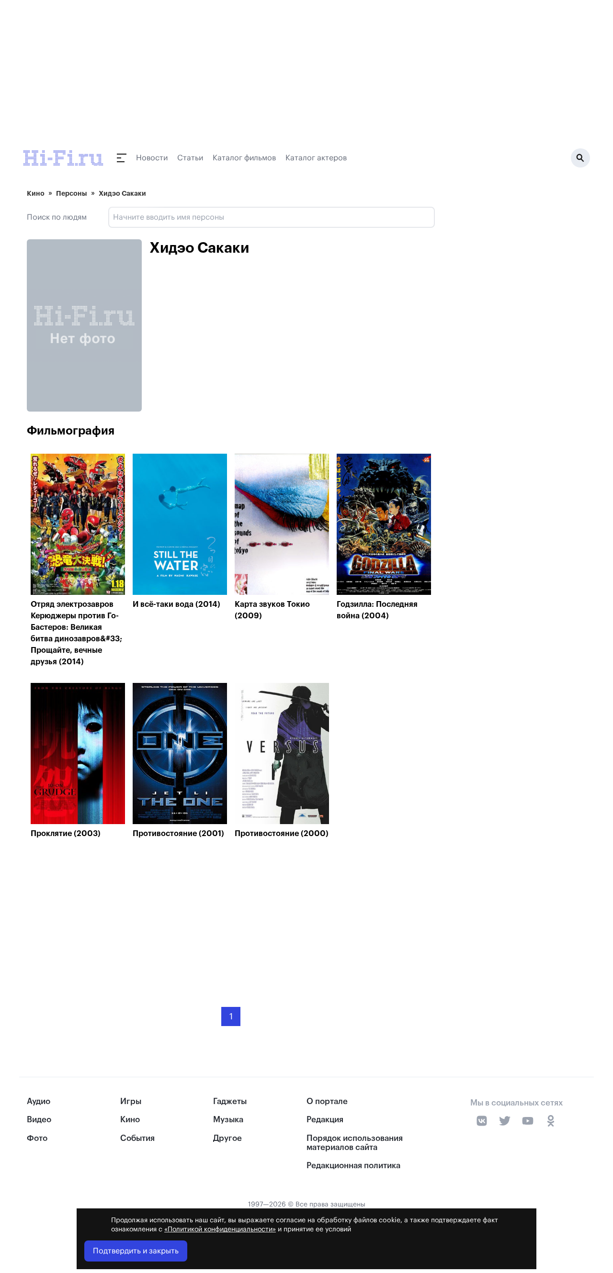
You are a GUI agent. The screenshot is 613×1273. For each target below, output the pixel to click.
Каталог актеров (316, 158)
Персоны (71, 193)
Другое (227, 1138)
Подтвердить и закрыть (136, 1251)
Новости (152, 158)
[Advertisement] (230, 915)
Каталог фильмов (244, 158)
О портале (327, 1101)
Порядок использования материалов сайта (354, 1142)
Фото (37, 1138)
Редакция (324, 1120)
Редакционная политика (353, 1165)
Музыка (228, 1120)
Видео (39, 1120)
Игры (130, 1101)
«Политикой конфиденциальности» (220, 1229)
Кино (36, 193)
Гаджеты (230, 1101)
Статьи (190, 158)
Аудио (38, 1101)
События (137, 1138)
